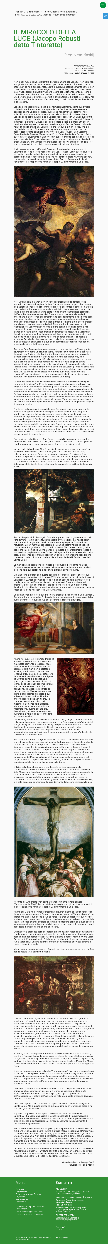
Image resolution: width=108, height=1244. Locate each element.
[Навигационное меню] (102, 5)
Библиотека (33, 12)
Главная (18, 12)
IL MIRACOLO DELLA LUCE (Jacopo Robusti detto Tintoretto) (45, 15)
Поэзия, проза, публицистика (59, 12)
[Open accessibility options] (105, 16)
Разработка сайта (62, 1237)
